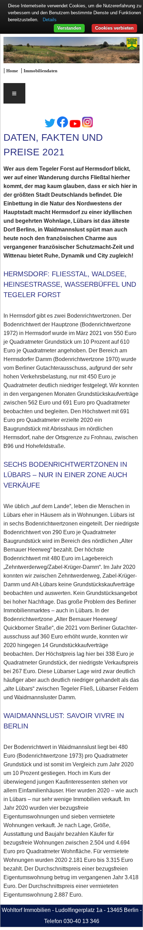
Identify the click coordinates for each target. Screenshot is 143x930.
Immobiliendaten (40, 70)
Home (12, 70)
